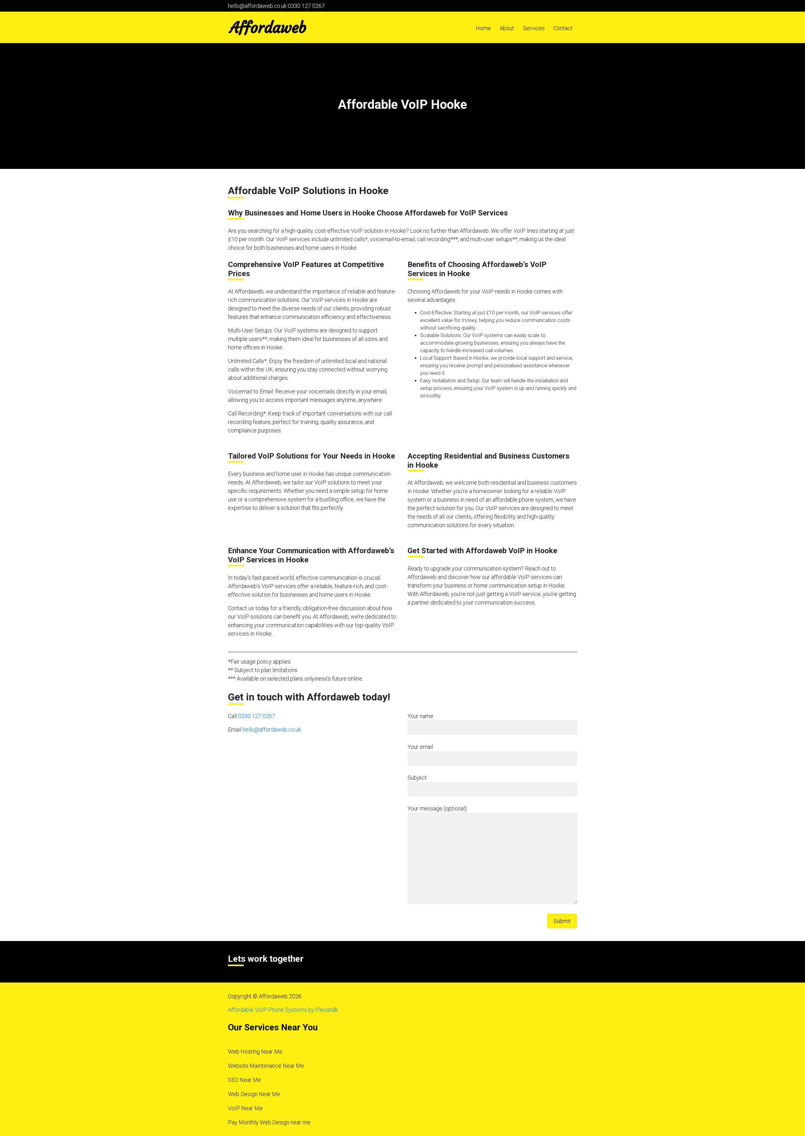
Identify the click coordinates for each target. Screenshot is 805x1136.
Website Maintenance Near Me (266, 1065)
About (507, 28)
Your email (420, 746)
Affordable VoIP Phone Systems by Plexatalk (283, 1009)
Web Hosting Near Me (255, 1051)
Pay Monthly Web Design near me (269, 1122)
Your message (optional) (437, 808)
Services (534, 28)
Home (483, 28)
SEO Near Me (244, 1080)
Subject (417, 777)
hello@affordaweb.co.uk (257, 6)
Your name (420, 716)
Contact (563, 28)
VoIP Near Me (245, 1108)
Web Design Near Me (254, 1094)
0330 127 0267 (306, 6)
